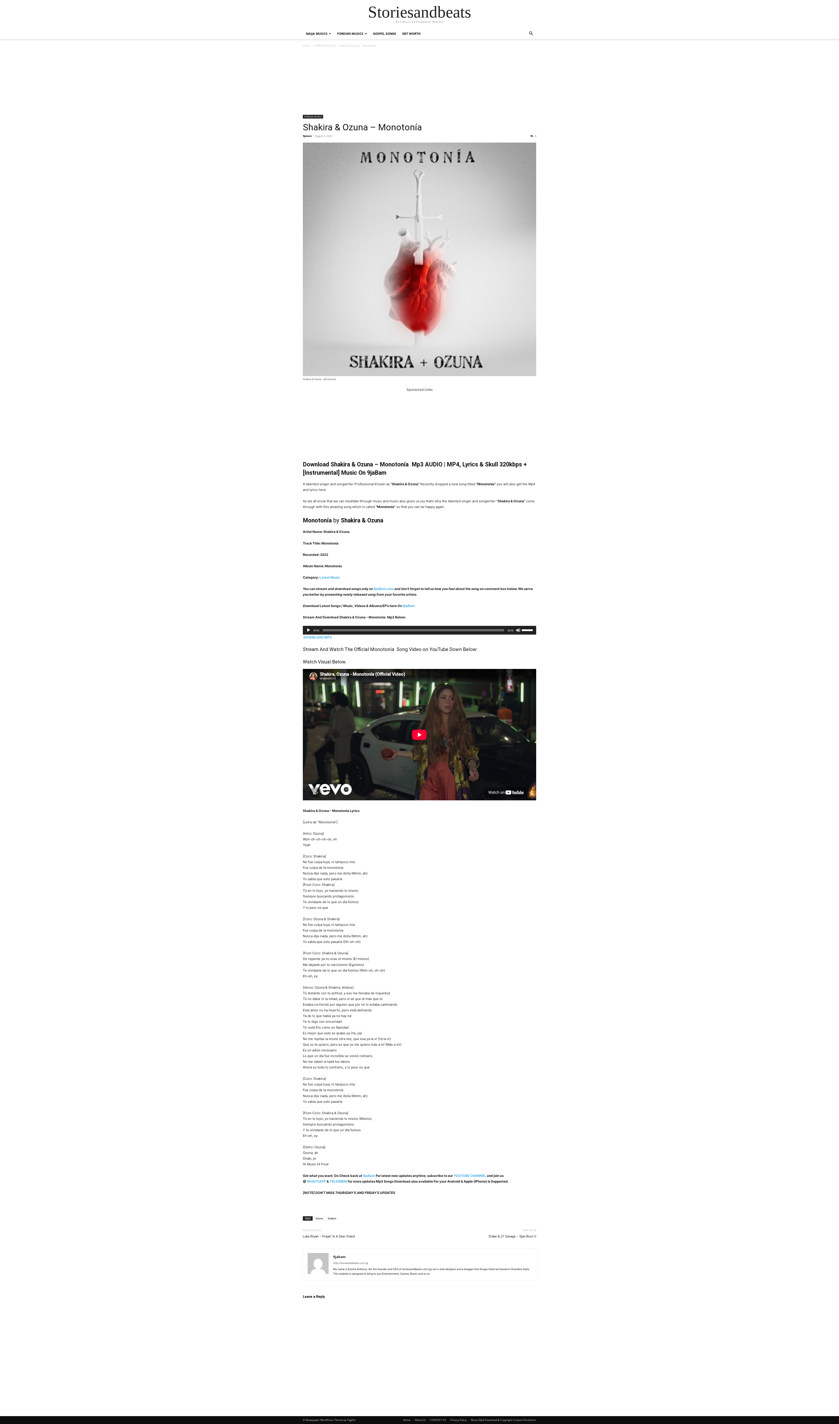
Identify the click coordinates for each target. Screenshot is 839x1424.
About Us (420, 1420)
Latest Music (329, 577)
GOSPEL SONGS (384, 33)
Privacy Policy (458, 1420)
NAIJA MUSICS (317, 33)
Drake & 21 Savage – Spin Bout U (512, 1236)
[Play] (308, 630)
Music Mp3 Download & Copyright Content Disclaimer (503, 1420)
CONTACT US (438, 1420)
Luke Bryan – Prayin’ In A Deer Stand (329, 1236)
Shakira (332, 1218)
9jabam (307, 136)
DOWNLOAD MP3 (317, 637)
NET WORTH (411, 33)
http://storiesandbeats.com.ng (350, 1263)
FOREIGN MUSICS (350, 33)
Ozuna (319, 1218)
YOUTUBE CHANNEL (469, 1176)
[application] (419, 630)
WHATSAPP (316, 1181)
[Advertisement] (419, 82)
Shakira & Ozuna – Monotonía (362, 127)
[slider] (528, 630)
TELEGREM (338, 1181)
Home (306, 45)
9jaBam (409, 606)
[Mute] (518, 630)
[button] (531, 34)
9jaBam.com (384, 589)
